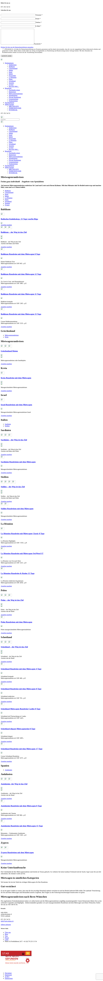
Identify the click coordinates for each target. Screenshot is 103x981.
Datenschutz (9, 978)
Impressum (8, 975)
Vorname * (39, 15)
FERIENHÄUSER (15, 108)
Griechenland (13, 68)
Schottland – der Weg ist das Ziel (14, 647)
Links (6, 939)
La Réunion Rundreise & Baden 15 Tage (17, 573)
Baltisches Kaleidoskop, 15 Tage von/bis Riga (19, 219)
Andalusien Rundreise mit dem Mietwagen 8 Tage (21, 806)
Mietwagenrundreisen (16, 94)
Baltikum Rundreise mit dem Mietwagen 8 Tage (20, 254)
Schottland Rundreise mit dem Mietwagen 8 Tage (21, 689)
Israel (10, 72)
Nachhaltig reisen (14, 90)
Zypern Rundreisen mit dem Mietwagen (17, 852)
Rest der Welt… (14, 86)
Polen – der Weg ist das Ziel (12, 600)
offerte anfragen (6, 924)
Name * (38, 19)
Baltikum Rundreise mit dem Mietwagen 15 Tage (21, 314)
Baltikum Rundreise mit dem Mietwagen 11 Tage (21, 294)
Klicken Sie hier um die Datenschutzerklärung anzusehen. (17, 47)
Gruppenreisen (13, 99)
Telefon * (39, 22)
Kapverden (12, 75)
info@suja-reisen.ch (7, 921)
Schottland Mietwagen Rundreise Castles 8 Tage (20, 709)
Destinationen (9, 63)
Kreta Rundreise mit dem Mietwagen (16, 378)
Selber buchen (9, 104)
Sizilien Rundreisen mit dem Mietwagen (17, 509)
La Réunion (12, 77)
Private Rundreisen (15, 97)
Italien (11, 74)
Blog (6, 934)
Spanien (11, 83)
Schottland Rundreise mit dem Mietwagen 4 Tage (21, 669)
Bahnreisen (12, 92)
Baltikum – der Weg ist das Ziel (14, 232)
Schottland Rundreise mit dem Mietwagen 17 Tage (21, 749)
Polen (10, 79)
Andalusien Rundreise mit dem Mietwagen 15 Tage (22, 826)
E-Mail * (38, 26)
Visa (6, 936)
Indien (11, 70)
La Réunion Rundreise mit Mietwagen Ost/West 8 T (22, 553)
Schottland (12, 81)
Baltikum (12, 66)
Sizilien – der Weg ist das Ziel (13, 487)
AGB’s (7, 976)
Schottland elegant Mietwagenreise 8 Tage (18, 729)
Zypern (11, 84)
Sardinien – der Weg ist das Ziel (14, 440)
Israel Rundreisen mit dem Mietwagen (16, 405)
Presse (7, 938)
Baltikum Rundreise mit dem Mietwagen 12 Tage (21, 274)
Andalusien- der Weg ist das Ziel (14, 784)
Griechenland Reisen (9, 351)
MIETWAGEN (14, 106)
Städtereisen (12, 65)
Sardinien (8, 424)
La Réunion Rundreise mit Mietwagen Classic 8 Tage (22, 533)
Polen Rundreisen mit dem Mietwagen (16, 622)
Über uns (8, 932)
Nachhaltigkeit (9, 103)
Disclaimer (8, 973)
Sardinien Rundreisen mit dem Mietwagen (18, 462)
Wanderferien (13, 95)
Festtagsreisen (13, 101)
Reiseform (8, 88)
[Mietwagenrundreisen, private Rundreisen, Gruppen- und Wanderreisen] (1, 59)
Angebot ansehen (6, 225)
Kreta (6, 337)
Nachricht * (38, 44)
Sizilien (7, 426)
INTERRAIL (13, 110)
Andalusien (8, 770)
